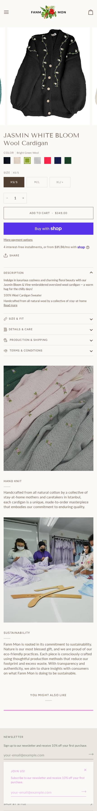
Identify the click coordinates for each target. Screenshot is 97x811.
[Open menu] (10, 12)
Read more (10, 305)
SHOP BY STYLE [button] (15, 804)
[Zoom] (16, 117)
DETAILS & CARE (21, 329)
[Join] (82, 791)
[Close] (87, 768)
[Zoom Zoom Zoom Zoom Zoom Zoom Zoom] (48, 76)
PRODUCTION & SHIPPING (28, 340)
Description (14, 272)
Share (14, 255)
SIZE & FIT (16, 318)
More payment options (18, 240)
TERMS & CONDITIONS (26, 350)
